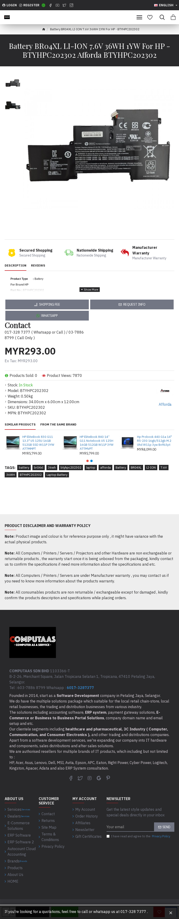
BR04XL (136, 468)
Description (15, 265)
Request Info (134, 304)
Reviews (38, 265)
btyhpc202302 (71, 468)
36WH (10, 475)
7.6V (164, 468)
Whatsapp (49, 316)
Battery (121, 468)
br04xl (38, 468)
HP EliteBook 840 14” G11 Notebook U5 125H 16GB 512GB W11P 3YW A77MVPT (97, 443)
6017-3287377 (80, 687)
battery (24, 468)
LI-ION (151, 468)
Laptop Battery (57, 475)
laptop (90, 468)
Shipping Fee (49, 304)
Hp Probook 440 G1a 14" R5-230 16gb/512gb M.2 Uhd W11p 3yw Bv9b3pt (154, 441)
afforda (105, 468)
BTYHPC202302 (31, 475)
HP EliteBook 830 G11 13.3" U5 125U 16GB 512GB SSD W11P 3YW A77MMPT (38, 443)
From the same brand (58, 424)
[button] (87, 461)
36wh (52, 468)
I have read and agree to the (140, 836)
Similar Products (20, 424)
